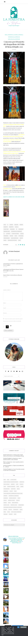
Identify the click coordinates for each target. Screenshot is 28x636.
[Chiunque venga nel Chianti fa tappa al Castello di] (6, 621)
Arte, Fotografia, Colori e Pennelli (14, 34)
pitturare (21, 235)
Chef (17, 484)
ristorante (15, 509)
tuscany (10, 514)
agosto (11, 224)
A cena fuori (13, 479)
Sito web (5, 313)
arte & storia (6, 484)
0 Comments (5, 244)
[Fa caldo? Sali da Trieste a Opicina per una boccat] (6, 596)
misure (11, 235)
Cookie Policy (23, 627)
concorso (12, 229)
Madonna (6, 235)
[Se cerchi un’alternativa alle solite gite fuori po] (6, 548)
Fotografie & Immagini (14, 36)
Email (4, 308)
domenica (6, 491)
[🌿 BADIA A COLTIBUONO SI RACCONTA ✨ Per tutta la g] (6, 603)
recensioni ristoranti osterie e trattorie (13, 507)
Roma (21, 509)
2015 (5, 224)
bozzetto (11, 226)
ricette (10, 509)
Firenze (5, 495)
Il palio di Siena (15, 233)
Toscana (5, 514)
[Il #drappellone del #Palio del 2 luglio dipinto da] (6, 609)
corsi (18, 486)
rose (5, 511)
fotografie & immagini (16, 231)
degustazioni (6, 488)
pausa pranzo (15, 502)
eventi (11, 491)
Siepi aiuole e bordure (16, 511)
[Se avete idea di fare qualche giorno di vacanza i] (6, 572)
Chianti (21, 484)
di (16, 229)
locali (5, 500)
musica (17, 500)
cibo (5, 486)
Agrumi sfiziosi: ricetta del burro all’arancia (12, 275)
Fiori (15, 491)
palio (16, 235)
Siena (5, 240)
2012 (5, 479)
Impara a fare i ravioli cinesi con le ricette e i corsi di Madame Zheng (13, 455)
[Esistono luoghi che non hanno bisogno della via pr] (6, 554)
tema (19, 240)
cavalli (16, 226)
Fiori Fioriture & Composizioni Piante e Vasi (13, 493)
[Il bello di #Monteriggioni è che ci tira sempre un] (6, 615)
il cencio (8, 233)
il (4, 233)
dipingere (21, 229)
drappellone (7, 231)
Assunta (16, 224)
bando (21, 224)
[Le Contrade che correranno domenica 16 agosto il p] (6, 566)
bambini (12, 484)
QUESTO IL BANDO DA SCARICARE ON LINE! (13, 196)
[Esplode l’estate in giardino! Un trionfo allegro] (6, 590)
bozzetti (6, 226)
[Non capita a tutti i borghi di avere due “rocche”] (6, 584)
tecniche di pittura (12, 240)
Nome (4, 303)
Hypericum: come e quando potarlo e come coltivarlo (12, 459)
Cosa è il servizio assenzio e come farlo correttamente (13, 470)
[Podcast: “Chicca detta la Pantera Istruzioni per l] (6, 578)
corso (22, 486)
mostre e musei (11, 500)
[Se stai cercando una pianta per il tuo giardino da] (6, 560)
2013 (8, 479)
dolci (18, 488)
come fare (6, 229)
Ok (18, 627)
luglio (21, 233)
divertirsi (13, 488)
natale (5, 502)
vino (15, 514)
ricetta (5, 509)
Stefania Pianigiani (14, 251)
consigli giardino (11, 486)
